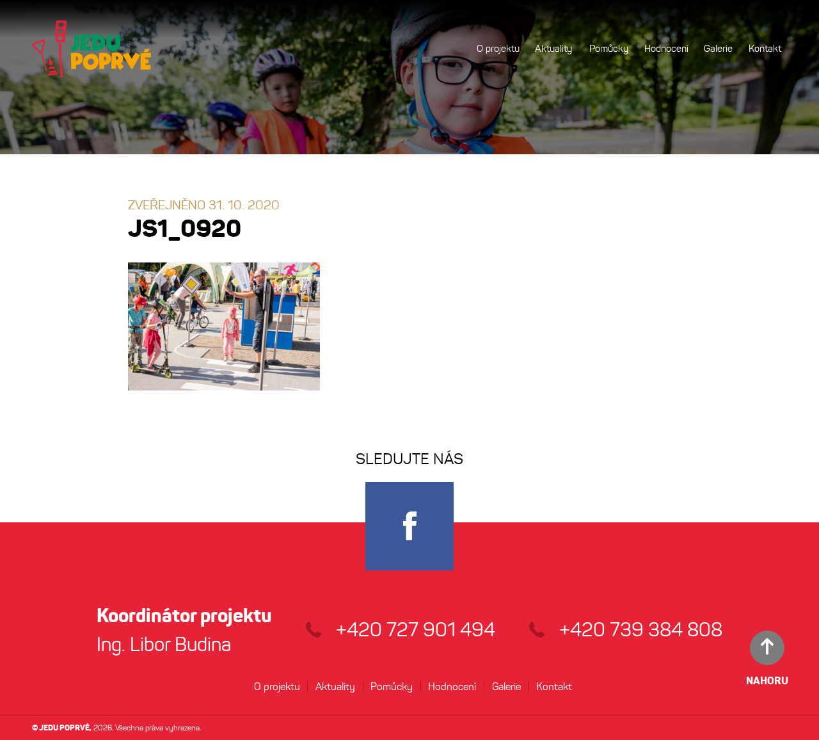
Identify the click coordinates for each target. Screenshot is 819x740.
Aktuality (553, 48)
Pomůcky (608, 48)
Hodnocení (666, 48)
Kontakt (765, 48)
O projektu (498, 48)
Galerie (718, 48)
